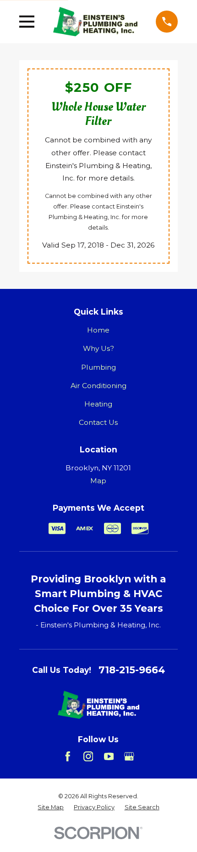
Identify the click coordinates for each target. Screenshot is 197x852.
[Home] (95, 21)
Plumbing (98, 367)
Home (98, 330)
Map (98, 480)
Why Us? (98, 348)
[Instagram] (88, 756)
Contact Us (98, 422)
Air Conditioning (98, 385)
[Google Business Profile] (129, 756)
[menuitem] (51, 807)
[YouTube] (109, 756)
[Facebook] (68, 756)
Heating (98, 404)
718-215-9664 (131, 670)
